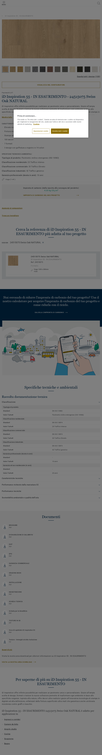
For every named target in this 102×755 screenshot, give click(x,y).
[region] (51, 124)
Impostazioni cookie (41, 131)
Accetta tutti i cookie (60, 131)
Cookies (36, 124)
